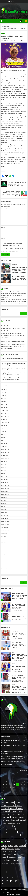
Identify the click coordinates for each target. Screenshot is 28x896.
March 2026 (4, 404)
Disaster (10, 854)
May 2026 (3, 398)
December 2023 (5, 485)
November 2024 (5, 452)
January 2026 (4, 410)
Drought (16, 854)
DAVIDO (19, 805)
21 (17, 784)
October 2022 (4, 527)
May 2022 (3, 542)
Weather (12, 835)
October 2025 (4, 419)
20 (14, 784)
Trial (16, 832)
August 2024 (4, 461)
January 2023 (4, 518)
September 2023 (5, 494)
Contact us (24, 889)
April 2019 (3, 563)
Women (22, 883)
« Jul (2, 792)
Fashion (20, 811)
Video (7, 835)
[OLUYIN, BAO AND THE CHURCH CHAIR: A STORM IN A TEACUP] (6, 617)
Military (8, 820)
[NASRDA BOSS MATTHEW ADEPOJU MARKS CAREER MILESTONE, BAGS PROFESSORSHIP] (6, 596)
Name (3, 227)
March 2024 (4, 476)
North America (5, 869)
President (4, 826)
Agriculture (22, 845)
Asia (3, 848)
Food (8, 814)
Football (13, 814)
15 (21, 781)
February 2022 (4, 551)
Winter (18, 835)
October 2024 (4, 455)
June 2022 (3, 539)
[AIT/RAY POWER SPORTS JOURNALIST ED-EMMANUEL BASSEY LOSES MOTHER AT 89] (6, 278)
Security (19, 874)
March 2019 (4, 566)
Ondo (13, 652)
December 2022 (5, 521)
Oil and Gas (14, 869)
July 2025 (3, 428)
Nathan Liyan (5, 363)
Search (4, 309)
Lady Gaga (4, 373)
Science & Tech (14, 663)
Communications (12, 851)
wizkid (23, 835)
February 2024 (4, 479)
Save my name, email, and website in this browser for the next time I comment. (12, 244)
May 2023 (3, 506)
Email (3, 233)
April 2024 (3, 473)
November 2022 (5, 524)
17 (3, 784)
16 (24, 781)
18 (6, 784)
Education (20, 808)
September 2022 (5, 530)
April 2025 (3, 437)
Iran (8, 817)
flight (3, 814)
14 (17, 781)
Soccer (10, 826)
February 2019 (4, 569)
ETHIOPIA (13, 811)
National (13, 673)
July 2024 (3, 464)
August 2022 (4, 533)
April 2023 (3, 509)
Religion (15, 264)
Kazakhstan (14, 817)
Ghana (18, 814)
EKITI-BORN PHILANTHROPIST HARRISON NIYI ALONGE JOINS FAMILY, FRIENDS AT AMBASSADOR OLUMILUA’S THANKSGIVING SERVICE (19, 269)
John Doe (4, 377)
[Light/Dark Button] (21, 21)
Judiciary (12, 863)
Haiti (23, 814)
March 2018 (4, 572)
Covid (13, 805)
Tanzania (12, 829)
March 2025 (4, 440)
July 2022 (3, 536)
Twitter (20, 832)
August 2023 (4, 497)
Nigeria (4, 823)
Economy (22, 854)
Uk (3, 835)
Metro (9, 866)
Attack (12, 802)
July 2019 (3, 557)
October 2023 (4, 491)
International (5, 863)
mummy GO (15, 820)
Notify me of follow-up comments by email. (13, 248)
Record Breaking (17, 872)
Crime (19, 851)
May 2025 (3, 434)
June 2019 (3, 560)
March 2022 (4, 548)
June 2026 (3, 395)
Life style (4, 866)
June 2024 (3, 467)
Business (18, 802)
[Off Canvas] (1, 21)
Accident (4, 845)
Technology (5, 832)
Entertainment (5, 811)
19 (10, 784)
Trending (16, 631)
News (3, 33)
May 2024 (3, 470)
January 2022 (4, 554)
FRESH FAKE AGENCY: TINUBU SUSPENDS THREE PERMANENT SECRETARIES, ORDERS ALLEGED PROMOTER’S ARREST (13, 346)
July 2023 (3, 500)
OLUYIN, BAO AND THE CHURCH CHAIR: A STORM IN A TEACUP (19, 617)
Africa (7, 802)
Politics (18, 823)
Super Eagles (5, 829)
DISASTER (4, 808)
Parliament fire (11, 823)
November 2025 (5, 416)
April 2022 (3, 545)
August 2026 (4, 389)
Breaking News (9, 848)
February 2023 (4, 515)
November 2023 (5, 488)
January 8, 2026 (13, 40)
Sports (15, 826)
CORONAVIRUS (6, 805)
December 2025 (5, 413)
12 (10, 781)
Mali (3, 820)
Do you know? (12, 808)
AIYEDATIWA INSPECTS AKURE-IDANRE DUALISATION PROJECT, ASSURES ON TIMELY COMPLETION (12, 335)
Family (3, 860)
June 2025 (3, 431)
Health (3, 817)
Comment (4, 209)
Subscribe (26, 21)
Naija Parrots (5, 40)
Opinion (13, 631)
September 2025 (5, 422)
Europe (19, 857)
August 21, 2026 (16, 620)
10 (3, 781)
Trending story (18, 642)
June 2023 (3, 503)
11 (6, 781)
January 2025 (4, 446)
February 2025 (4, 443)
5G (3, 802)
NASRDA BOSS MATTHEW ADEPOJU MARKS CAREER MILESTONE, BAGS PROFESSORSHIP (18, 667)
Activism (10, 845)
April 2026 (3, 401)
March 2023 (4, 512)
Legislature (19, 863)
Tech (17, 829)
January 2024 (4, 482)
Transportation (14, 684)
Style (20, 826)
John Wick (4, 368)
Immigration (15, 860)
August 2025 (4, 425)
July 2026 (3, 392)
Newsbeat (22, 820)
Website (3, 238)
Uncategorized (14, 883)
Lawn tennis (21, 817)
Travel (11, 832)
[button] (4, 21)
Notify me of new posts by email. (10, 251)
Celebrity (4, 851)
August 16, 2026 (16, 283)
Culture (4, 854)
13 (14, 781)
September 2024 (5, 458)
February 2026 (4, 407)
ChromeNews (10, 894)
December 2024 (5, 449)
